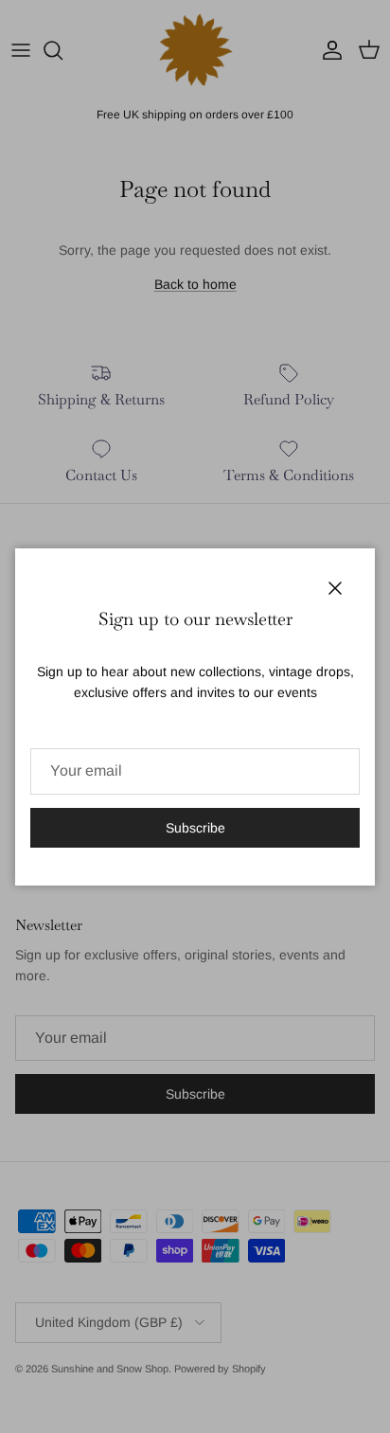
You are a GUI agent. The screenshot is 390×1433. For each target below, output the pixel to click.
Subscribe (195, 827)
